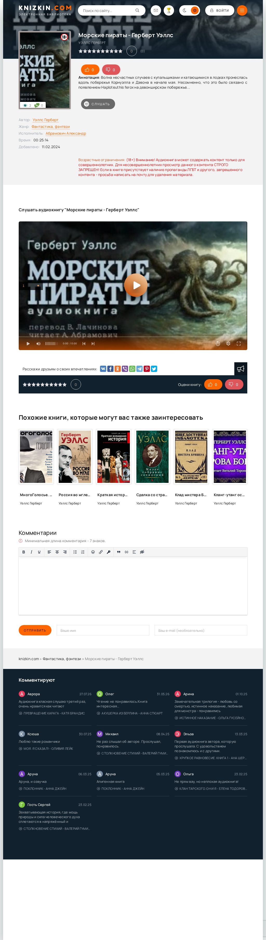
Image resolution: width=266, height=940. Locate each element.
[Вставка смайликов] (93, 552)
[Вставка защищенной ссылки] (108, 552)
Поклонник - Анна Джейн (45, 788)
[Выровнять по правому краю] (65, 552)
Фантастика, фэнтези (51, 126)
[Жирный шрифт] (24, 552)
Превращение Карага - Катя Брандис (54, 713)
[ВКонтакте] (103, 369)
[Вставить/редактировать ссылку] (101, 552)
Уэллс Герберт (46, 119)
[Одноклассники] (118, 369)
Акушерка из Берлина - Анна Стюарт (132, 713)
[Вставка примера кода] (126, 552)
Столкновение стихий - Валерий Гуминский (135, 753)
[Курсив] (31, 552)
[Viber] (125, 369)
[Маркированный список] (75, 552)
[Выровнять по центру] (57, 552)
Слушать (101, 104)
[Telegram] (139, 369)
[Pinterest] (147, 369)
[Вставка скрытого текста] (142, 552)
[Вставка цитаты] (119, 552)
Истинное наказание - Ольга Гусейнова (213, 718)
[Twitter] (154, 369)
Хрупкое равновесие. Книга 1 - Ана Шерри (213, 758)
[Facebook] (110, 369)
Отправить (35, 630)
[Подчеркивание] (39, 552)
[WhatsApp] (132, 369)
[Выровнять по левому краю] (49, 552)
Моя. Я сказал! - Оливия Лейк (48, 748)
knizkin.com (29, 658)
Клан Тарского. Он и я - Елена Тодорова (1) (213, 788)
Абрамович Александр (66, 133)
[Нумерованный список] (83, 552)
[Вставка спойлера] (134, 552)
